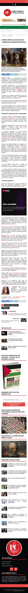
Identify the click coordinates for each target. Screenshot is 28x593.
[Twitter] (15, 4)
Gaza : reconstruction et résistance (16, 478)
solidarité (24, 245)
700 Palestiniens (20, 89)
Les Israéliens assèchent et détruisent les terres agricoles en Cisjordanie (17, 516)
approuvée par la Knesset (9, 137)
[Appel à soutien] (14, 21)
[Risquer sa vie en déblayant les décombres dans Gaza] (4, 523)
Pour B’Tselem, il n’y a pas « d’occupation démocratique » (15, 339)
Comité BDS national (18, 273)
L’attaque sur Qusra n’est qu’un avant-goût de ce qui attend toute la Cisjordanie (17, 465)
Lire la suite (20, 581)
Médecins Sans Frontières (11, 264)
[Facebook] (12, 4)
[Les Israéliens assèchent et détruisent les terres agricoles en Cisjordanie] (4, 516)
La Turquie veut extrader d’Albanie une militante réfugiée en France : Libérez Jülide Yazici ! (17, 487)
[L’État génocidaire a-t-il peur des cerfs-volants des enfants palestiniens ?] (4, 501)
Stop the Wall (4, 277)
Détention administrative (11, 305)
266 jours (14, 244)
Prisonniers (5, 307)
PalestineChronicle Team (18, 590)
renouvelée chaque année (16, 127)
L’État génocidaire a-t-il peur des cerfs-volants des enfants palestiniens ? (17, 501)
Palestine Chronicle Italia (7, 565)
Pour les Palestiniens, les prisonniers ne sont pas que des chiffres (16, 333)
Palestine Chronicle (6, 563)
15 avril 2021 (11, 341)
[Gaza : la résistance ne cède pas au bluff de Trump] (4, 348)
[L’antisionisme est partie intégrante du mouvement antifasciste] (4, 508)
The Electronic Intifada (19, 296)
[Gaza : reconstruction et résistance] (4, 479)
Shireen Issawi (12, 246)
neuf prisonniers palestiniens (12, 226)
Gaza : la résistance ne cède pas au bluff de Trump (17, 347)
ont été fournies (21, 101)
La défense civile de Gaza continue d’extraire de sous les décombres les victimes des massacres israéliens (17, 472)
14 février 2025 (12, 349)
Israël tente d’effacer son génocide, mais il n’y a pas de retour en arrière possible (17, 530)
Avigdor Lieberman (20, 146)
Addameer (24, 184)
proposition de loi (12, 117)
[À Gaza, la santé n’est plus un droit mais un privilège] (4, 494)
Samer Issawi (5, 242)
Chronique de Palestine (13, 298)
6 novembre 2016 (6, 45)
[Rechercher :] (14, 30)
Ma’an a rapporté (11, 235)
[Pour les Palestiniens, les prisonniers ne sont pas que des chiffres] (4, 333)
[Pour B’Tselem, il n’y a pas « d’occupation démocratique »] (4, 340)
